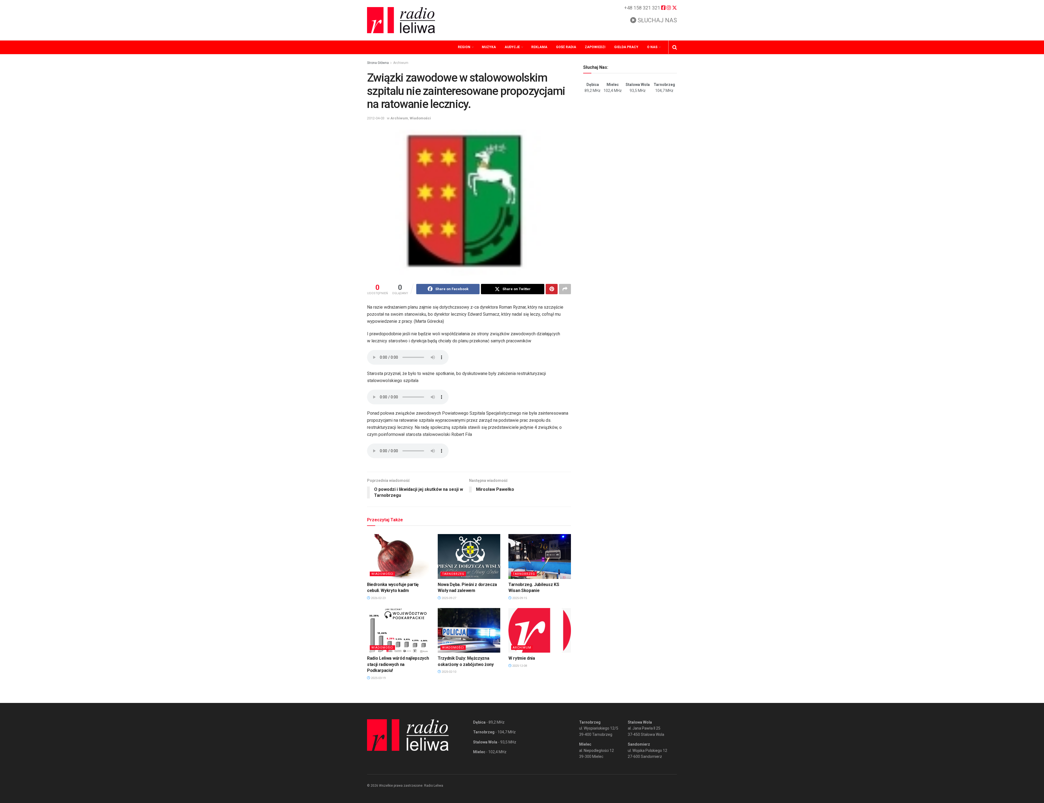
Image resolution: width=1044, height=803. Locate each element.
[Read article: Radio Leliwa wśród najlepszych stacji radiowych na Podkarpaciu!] (398, 630)
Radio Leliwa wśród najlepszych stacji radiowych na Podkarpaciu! (398, 664)
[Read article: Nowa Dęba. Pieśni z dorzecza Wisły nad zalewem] (469, 556)
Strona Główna (378, 63)
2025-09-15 (519, 598)
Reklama (539, 47)
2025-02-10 (448, 672)
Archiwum (400, 63)
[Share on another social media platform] (565, 289)
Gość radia (566, 47)
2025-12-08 (519, 666)
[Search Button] (674, 47)
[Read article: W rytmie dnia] (539, 630)
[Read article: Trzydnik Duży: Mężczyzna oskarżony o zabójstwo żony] (469, 630)
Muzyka (489, 47)
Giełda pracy (626, 47)
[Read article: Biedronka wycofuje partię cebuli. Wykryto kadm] (398, 556)
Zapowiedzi (595, 47)
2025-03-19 (378, 678)
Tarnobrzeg (453, 574)
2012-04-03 (375, 118)
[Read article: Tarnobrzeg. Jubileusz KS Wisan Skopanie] (539, 556)
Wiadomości (420, 118)
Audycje (512, 47)
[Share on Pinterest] (552, 289)
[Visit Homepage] (401, 20)
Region (464, 47)
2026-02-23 (378, 598)
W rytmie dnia (521, 658)
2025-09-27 (448, 598)
